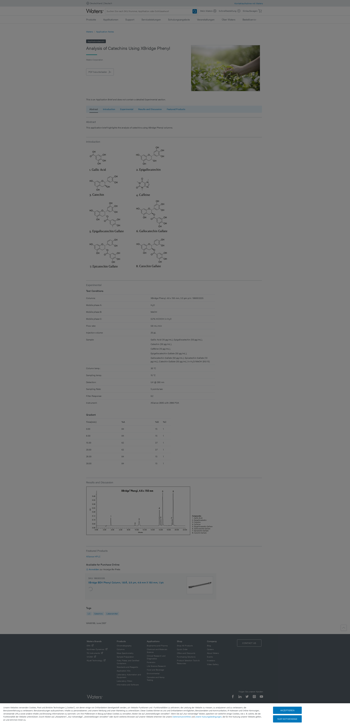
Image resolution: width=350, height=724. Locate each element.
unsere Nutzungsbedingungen (208, 716)
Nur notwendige (287, 718)
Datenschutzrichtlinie (181, 716)
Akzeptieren (287, 710)
